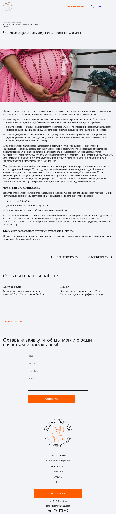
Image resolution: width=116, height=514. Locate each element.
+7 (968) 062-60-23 (58, 501)
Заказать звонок (75, 6)
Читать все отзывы (12, 321)
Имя (31, 356)
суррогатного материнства (22, 146)
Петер (64, 286)
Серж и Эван (12, 286)
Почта (32, 363)
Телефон (33, 371)
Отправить (51, 398)
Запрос (32, 378)
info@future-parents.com (58, 506)
